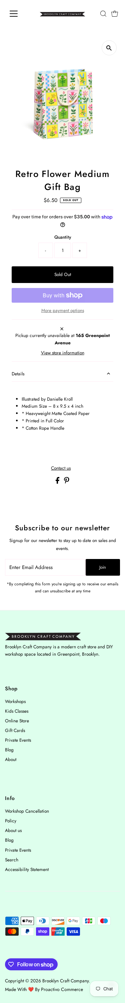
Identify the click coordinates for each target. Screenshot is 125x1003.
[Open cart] (114, 14)
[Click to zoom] (109, 47)
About (10, 759)
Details (18, 373)
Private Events (18, 740)
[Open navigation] (19, 13)
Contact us (61, 468)
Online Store (17, 720)
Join (102, 567)
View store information (62, 353)
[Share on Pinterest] (66, 482)
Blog (9, 749)
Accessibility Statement (27, 869)
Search (11, 859)
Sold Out (62, 274)
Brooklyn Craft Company (65, 980)
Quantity (62, 237)
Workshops (15, 701)
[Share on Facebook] (58, 482)
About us (13, 830)
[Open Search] (103, 14)
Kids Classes (16, 711)
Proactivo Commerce (62, 989)
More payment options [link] (62, 310)
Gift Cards (15, 730)
